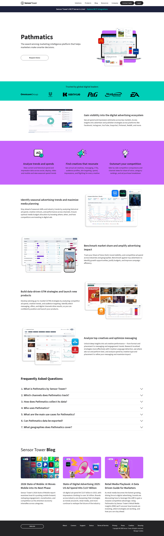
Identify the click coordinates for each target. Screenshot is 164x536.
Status (91, 525)
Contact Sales (127, 3)
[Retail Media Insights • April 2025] (124, 485)
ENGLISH (32, 526)
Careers (73, 525)
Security (140, 525)
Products (88, 3)
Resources (104, 3)
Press (123, 525)
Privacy (114, 525)
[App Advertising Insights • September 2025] (82, 481)
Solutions (78, 3)
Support (82, 525)
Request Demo (34, 58)
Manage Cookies (138, 531)
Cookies (131, 525)
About (65, 525)
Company (115, 3)
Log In (139, 3)
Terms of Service (102, 525)
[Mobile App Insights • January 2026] (40, 481)
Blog (96, 3)
